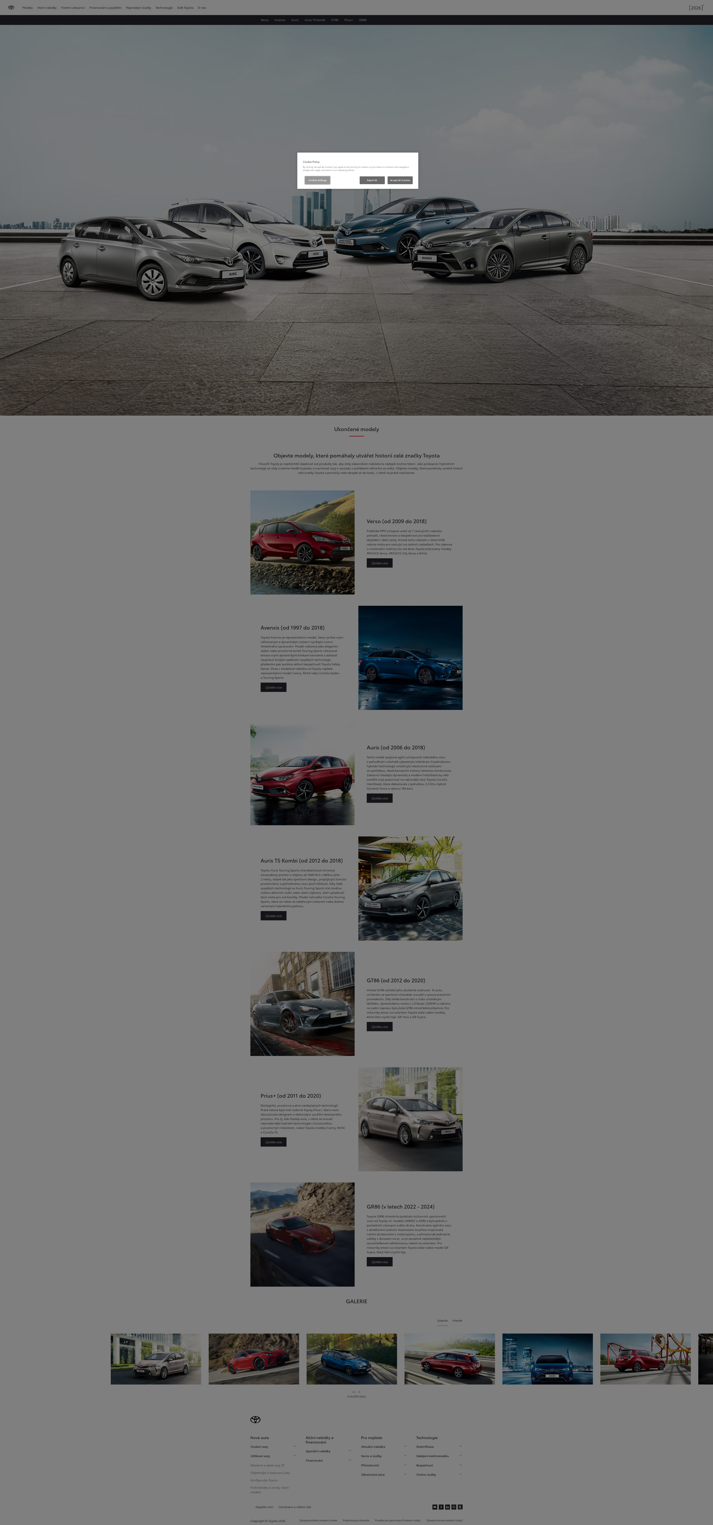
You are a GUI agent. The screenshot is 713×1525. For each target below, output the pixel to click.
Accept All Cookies (400, 180)
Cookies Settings (318, 180)
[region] (357, 171)
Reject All (372, 180)
